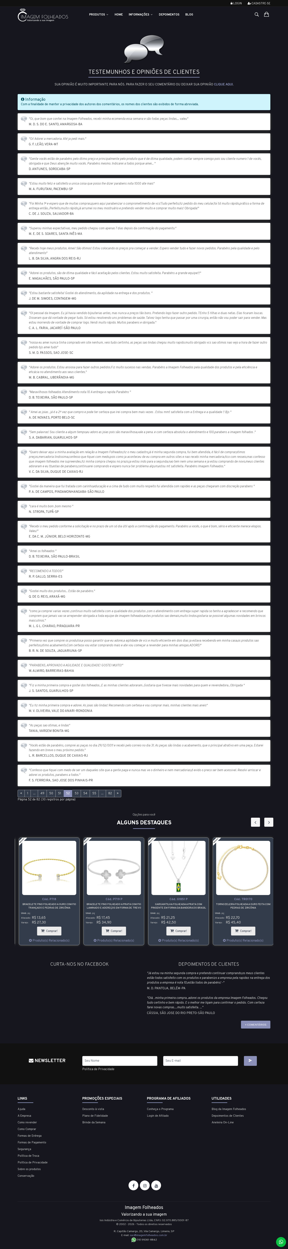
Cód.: (47, 899)
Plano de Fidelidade (95, 1116)
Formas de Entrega (30, 1136)
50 (51, 793)
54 (85, 793)
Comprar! (51, 930)
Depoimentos (169, 15)
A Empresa (24, 1116)
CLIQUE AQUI (223, 85)
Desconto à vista (93, 1109)
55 (94, 793)
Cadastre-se (260, 3)
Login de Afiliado (158, 1116)
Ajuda (21, 1109)
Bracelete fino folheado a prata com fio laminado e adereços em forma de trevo (111, 906)
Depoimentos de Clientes (228, 1116)
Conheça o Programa (160, 1109)
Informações (139, 15)
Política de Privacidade (98, 1069)
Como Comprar (27, 1129)
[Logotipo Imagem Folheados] (47, 15)
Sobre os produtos (29, 1169)
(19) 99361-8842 (146, 1240)
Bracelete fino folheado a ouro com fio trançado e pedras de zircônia (47, 906)
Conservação (26, 1176)
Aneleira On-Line (223, 1123)
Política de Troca (28, 1156)
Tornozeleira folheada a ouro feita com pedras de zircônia (241, 906)
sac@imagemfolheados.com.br (148, 1235)
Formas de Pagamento (32, 1143)
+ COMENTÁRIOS (255, 1025)
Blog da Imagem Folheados (229, 1109)
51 (59, 793)
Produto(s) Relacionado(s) (48, 941)
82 (110, 793)
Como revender (27, 1123)
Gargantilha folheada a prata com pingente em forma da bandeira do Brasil (176, 906)
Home (119, 15)
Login (237, 3)
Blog (189, 15)
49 (42, 793)
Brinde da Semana (93, 1123)
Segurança (24, 1149)
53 (76, 793)
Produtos (97, 15)
